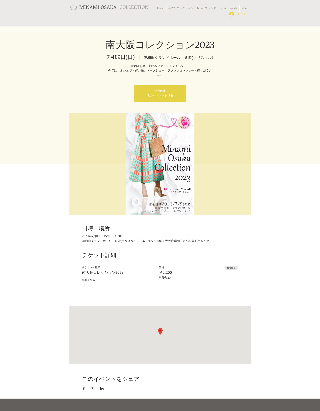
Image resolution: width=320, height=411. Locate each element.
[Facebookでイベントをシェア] (84, 388)
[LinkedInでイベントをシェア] (102, 388)
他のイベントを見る (160, 95)
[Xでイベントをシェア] (93, 388)
